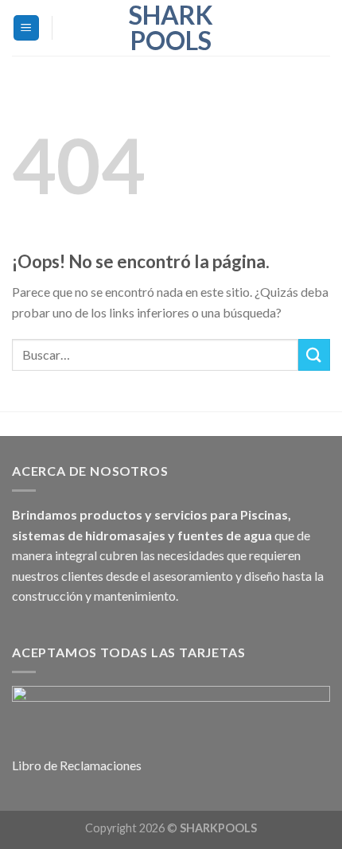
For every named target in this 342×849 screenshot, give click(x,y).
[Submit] (314, 354)
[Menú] (27, 28)
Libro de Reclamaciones (77, 765)
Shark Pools (171, 27)
